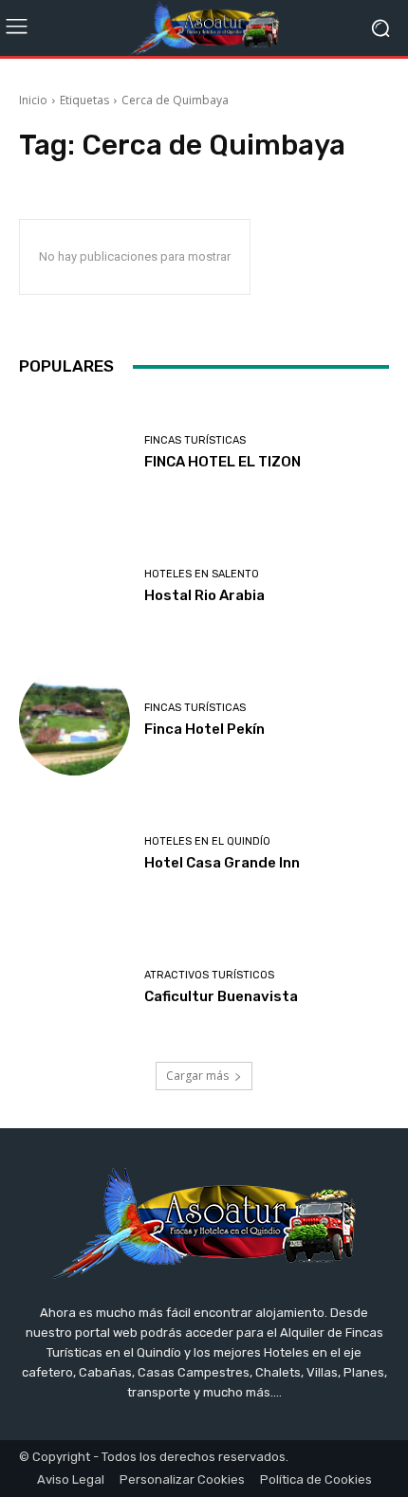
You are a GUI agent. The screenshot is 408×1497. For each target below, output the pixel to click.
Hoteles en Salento (201, 574)
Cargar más (197, 1076)
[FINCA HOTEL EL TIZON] (74, 452)
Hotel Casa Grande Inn (222, 862)
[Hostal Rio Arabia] (74, 586)
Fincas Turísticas (195, 440)
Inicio (33, 100)
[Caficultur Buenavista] (74, 987)
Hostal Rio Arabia (204, 595)
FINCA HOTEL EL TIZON (222, 461)
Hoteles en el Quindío (207, 841)
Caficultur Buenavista (221, 996)
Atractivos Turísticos (209, 975)
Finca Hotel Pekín (204, 729)
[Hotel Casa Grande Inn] (74, 853)
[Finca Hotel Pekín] (74, 720)
